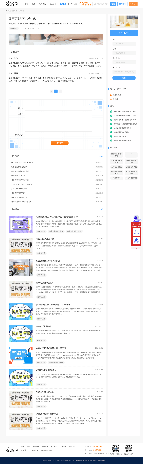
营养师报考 (117, 178)
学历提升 (53, 4)
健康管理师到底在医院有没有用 (22, 162)
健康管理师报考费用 (56, 362)
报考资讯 (42, 4)
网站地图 (72, 446)
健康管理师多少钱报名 (19, 197)
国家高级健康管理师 (45, 283)
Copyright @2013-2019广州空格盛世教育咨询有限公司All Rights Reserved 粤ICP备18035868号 (73, 460)
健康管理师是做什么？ (46, 326)
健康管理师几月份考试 (46, 370)
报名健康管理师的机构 (19, 167)
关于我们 (74, 4)
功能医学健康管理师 (45, 392)
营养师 (115, 99)
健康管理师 (13, 28)
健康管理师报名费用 (74, 231)
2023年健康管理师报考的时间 (21, 184)
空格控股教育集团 (46, 450)
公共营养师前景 (131, 167)
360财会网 (34, 450)
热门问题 (54, 446)
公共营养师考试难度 (116, 161)
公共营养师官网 (131, 178)
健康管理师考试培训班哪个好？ (22, 202)
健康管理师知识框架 (116, 155)
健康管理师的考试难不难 (20, 180)
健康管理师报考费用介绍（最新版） (52, 348)
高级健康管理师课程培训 (20, 171)
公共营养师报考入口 (131, 172)
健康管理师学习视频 (18, 176)
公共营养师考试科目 (131, 161)
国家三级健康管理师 (45, 239)
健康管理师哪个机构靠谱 (47, 414)
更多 (101, 156)
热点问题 (63, 4)
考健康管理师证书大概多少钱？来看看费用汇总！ (58, 217)
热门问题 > (15, 11)
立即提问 (122, 4)
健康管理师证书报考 (56, 231)
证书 (33, 4)
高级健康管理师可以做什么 (48, 261)
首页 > (10, 11)
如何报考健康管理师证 (19, 189)
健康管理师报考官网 (18, 193)
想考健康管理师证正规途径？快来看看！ (54, 304)
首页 (26, 4)
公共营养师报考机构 (116, 172)
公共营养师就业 (116, 167)
